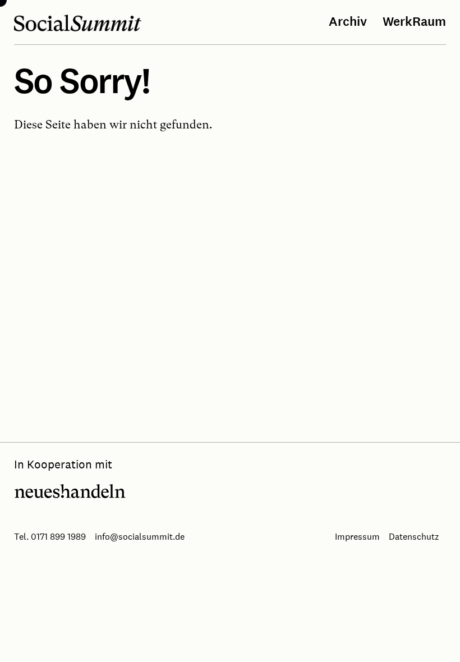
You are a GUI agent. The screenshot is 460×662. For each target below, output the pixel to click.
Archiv (348, 22)
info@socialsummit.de (140, 536)
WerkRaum (414, 22)
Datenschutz (414, 536)
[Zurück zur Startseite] (78, 22)
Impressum (357, 536)
